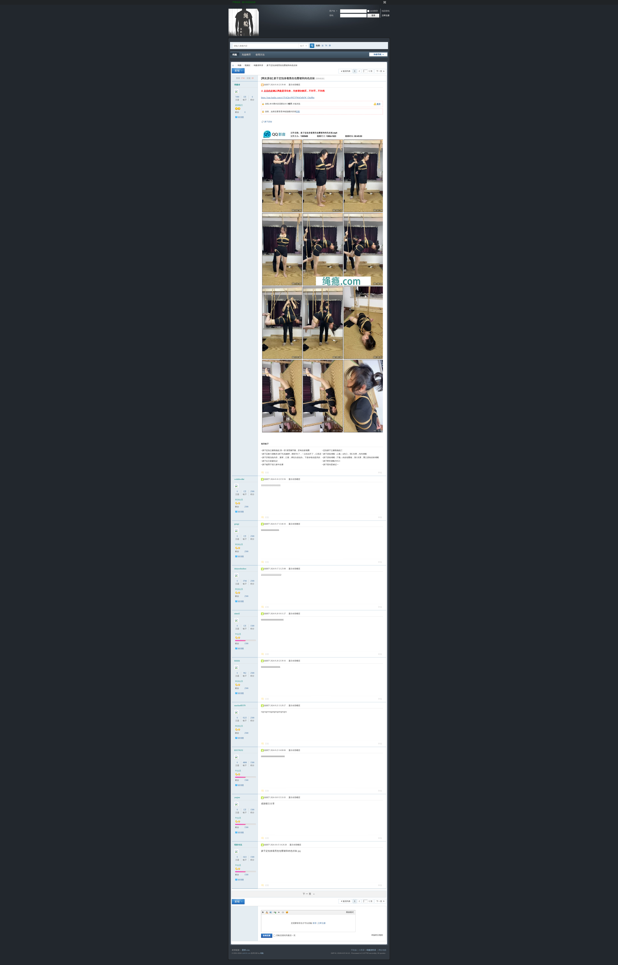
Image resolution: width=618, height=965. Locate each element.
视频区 (247, 65)
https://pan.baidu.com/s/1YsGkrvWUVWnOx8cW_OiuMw (287, 97)
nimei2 (237, 613)
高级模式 (350, 912)
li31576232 (238, 750)
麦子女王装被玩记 (270, 461)
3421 (245, 857)
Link (274, 912)
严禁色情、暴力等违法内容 (244, 2)
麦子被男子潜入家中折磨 (272, 464)
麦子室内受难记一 (331, 464)
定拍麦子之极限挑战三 (332, 450)
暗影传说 (238, 845)
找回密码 (385, 11)
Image (270, 912)
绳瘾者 (237, 85)
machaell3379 (239, 705)
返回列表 (346, 71)
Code (283, 912)
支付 (378, 104)
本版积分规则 (377, 935)
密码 (331, 15)
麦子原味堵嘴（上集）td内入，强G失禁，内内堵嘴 (345, 454)
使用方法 (260, 54)
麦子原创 (268, 122)
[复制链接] (319, 78)
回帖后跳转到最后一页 (285, 935)
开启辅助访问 (382, 2)
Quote (279, 912)
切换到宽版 (384, 2)
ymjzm (237, 797)
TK (326, 45)
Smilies (287, 912)
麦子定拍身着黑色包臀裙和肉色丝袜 (282, 65)
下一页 (379, 71)
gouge (236, 524)
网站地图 (382, 950)
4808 (245, 762)
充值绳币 (246, 54)
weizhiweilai (239, 479)
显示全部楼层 (294, 85)
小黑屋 (362, 950)
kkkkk (237, 661)
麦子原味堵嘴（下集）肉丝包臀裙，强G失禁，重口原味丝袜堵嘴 (351, 457)
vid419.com (246, 953)
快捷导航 (377, 54)
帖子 (302, 46)
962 (244, 673)
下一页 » (309, 894)
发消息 (241, 117)
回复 (298, 111)
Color (266, 912)
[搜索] (312, 46)
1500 (252, 626)
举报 (380, 472)
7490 (237, 97)
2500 (252, 491)
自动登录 (374, 11)
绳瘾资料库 (258, 65)
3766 (245, 581)
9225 (245, 718)
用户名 (332, 11)
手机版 (354, 950)
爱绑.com (246, 950)
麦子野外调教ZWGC (331, 461)
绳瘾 (234, 54)
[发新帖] (238, 70)
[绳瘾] (244, 35)
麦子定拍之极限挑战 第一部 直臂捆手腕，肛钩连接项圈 (285, 450)
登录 (315, 923)
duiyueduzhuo (240, 569)
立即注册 (385, 15)
